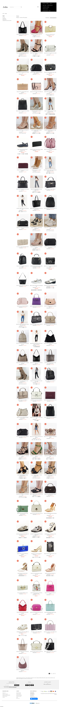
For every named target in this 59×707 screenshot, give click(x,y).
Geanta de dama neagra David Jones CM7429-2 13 (50, 247)
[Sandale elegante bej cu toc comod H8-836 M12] (36, 239)
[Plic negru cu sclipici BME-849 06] (36, 624)
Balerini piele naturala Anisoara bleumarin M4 (22, 150)
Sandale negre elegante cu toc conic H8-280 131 (36, 53)
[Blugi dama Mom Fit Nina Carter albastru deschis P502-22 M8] (50, 162)
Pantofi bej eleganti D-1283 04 (36, 169)
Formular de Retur (18, 696)
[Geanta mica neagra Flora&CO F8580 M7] (36, 317)
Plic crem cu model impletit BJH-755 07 (23, 246)
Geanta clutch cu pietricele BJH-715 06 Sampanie (22, 92)
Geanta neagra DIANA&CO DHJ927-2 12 (23, 34)
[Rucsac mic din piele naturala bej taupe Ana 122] (22, 336)
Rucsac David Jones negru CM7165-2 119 (50, 208)
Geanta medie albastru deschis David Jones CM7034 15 (50, 613)
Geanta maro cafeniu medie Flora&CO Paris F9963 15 (50, 494)
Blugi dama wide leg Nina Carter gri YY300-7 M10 (36, 189)
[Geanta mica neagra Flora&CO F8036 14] (22, 429)
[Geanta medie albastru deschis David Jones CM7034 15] (50, 605)
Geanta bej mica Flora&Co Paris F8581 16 (50, 324)
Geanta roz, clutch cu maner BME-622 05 (50, 631)
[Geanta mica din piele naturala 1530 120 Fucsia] (36, 605)
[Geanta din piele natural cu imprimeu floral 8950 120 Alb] (36, 585)
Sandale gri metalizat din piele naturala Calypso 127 (36, 534)
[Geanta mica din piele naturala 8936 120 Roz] (36, 84)
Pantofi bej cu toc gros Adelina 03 (36, 553)
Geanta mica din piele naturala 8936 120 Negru (50, 266)
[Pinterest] (28, 685)
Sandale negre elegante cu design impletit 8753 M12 (22, 475)
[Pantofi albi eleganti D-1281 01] (36, 103)
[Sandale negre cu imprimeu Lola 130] (50, 526)
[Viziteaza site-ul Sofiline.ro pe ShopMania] (32, 703)
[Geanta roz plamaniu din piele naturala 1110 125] (50, 142)
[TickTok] (31, 685)
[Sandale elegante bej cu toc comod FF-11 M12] (22, 122)
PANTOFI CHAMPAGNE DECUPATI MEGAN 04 (50, 514)
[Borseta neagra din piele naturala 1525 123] (50, 546)
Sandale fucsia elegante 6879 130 (36, 34)
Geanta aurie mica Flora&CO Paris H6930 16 (22, 73)
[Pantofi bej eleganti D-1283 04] (36, 162)
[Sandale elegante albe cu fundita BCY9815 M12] (36, 122)
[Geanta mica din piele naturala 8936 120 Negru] (50, 258)
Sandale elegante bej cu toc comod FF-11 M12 (22, 130)
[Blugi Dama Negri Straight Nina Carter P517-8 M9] (36, 373)
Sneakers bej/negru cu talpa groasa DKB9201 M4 (36, 228)
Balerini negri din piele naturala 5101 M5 (36, 494)
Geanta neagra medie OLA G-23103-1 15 (22, 285)
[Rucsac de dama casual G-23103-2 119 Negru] (22, 258)
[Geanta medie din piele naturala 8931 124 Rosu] (22, 605)
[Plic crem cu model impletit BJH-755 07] (22, 239)
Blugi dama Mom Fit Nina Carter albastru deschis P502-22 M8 (50, 170)
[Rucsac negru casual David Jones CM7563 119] (22, 103)
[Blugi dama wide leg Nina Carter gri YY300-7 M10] (36, 181)
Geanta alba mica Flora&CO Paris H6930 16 (50, 53)
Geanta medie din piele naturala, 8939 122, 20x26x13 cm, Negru (36, 266)
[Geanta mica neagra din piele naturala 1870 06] (22, 220)
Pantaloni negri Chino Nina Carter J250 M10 (23, 209)
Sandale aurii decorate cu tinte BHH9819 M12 (22, 494)
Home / (4, 13)
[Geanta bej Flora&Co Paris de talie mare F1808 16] (22, 644)
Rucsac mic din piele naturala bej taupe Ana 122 (22, 344)
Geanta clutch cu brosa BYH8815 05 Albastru (22, 554)
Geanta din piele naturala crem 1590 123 (36, 651)
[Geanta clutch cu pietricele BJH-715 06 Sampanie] (22, 84)
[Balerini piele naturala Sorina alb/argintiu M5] (36, 278)
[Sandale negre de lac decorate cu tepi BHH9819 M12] (50, 467)
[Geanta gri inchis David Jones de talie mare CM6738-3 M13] (50, 355)
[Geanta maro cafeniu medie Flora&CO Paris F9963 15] (50, 487)
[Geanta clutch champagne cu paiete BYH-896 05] (50, 429)
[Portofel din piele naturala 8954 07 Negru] (36, 142)
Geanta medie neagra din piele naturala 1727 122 (22, 189)
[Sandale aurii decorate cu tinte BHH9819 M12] (22, 487)
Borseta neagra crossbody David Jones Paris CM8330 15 (36, 73)
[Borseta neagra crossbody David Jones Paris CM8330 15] (36, 65)
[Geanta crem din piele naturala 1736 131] (36, 506)
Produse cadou (45, 8)
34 (53, 673)
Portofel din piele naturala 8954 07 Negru (36, 149)
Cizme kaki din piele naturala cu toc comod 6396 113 (22, 381)
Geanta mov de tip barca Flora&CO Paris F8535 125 (22, 670)
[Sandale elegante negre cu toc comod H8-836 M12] (22, 448)
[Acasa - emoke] (5, 7)
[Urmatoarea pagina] (55, 673)
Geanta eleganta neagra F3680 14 (50, 189)
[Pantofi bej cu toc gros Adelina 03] (36, 546)
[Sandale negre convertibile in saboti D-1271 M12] (50, 84)
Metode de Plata (18, 692)
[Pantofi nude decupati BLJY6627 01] (50, 566)
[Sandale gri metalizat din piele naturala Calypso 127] (36, 526)
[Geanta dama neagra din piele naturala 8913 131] (36, 355)
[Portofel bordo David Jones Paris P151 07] (50, 392)
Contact (4, 697)
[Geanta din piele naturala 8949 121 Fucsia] (50, 585)
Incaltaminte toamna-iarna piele (7, 20)
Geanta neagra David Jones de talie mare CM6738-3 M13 (36, 209)
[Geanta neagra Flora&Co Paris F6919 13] (50, 644)
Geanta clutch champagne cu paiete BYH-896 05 (50, 437)
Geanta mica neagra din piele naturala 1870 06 (23, 228)
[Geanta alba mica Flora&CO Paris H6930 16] (50, 45)
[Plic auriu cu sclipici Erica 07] (50, 27)
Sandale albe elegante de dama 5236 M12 (50, 456)
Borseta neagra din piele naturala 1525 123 (50, 554)
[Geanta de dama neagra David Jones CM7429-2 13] (50, 239)
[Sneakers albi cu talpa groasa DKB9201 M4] (50, 220)
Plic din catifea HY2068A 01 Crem (22, 592)
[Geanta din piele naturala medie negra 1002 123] (50, 65)
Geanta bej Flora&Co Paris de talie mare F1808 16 (22, 652)
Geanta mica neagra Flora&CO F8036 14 (22, 436)
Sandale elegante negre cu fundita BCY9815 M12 (36, 475)
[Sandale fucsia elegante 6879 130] (36, 27)
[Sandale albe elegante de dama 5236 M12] (50, 448)
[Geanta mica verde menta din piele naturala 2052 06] (22, 506)
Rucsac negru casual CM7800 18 (50, 380)
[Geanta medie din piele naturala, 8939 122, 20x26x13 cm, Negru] (36, 258)
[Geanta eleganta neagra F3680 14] (50, 181)
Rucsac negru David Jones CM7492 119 (50, 417)
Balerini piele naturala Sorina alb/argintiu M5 (36, 286)
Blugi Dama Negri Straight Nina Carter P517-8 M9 (36, 381)
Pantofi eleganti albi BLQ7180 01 (23, 573)
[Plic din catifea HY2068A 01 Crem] (22, 585)
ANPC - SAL (17, 698)
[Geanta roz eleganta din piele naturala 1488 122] (50, 298)
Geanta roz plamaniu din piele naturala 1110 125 (50, 150)
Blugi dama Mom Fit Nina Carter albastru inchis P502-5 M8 (22, 325)
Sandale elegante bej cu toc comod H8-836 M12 (36, 247)
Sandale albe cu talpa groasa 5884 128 (23, 631)
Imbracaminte (4, 19)
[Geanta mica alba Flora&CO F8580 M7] (36, 392)
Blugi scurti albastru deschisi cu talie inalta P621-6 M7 (50, 111)
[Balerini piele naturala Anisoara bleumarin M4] (22, 142)
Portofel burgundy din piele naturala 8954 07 (22, 170)
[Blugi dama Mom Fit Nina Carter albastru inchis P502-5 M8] (22, 317)
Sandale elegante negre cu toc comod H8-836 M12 (22, 456)
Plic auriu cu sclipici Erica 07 (50, 34)
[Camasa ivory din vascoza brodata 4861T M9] (36, 410)
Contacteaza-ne (34, 698)
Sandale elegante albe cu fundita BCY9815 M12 (36, 130)
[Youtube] (29, 685)
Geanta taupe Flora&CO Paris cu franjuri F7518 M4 (22, 363)
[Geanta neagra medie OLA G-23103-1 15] (22, 278)
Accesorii (4, 17)
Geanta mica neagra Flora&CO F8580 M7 (36, 324)
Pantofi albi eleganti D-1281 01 (36, 110)
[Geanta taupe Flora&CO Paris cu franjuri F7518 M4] (22, 355)
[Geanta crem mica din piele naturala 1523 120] (36, 566)
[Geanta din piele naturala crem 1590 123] (36, 644)
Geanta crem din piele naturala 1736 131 (36, 513)
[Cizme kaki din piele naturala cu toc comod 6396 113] (22, 373)
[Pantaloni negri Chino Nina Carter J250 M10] (22, 201)
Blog (49, 10)
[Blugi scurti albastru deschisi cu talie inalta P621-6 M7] (50, 103)
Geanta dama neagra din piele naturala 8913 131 (36, 363)
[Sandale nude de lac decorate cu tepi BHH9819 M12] (50, 122)
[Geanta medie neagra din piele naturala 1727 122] (22, 181)
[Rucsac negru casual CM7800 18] (50, 373)
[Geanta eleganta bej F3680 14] (22, 392)
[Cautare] (21, 7)
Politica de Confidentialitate (12, 687)
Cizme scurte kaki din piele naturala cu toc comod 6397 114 (23, 53)
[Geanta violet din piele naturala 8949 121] (36, 298)
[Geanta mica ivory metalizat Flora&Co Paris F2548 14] (22, 410)
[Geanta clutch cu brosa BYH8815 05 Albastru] (22, 546)
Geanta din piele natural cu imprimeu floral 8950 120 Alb (36, 593)
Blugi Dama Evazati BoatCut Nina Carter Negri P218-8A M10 (36, 344)
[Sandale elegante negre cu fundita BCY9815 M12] (36, 467)
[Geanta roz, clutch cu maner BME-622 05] (50, 624)
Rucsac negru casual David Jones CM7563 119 (22, 111)
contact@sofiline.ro (48, 684)
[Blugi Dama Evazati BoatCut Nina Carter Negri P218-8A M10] (36, 336)
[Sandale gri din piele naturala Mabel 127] (22, 526)
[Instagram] (33, 685)
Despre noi (4, 692)
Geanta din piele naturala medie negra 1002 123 (50, 73)
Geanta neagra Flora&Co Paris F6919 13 (50, 651)
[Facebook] (26, 685)
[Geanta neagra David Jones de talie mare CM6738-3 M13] (36, 201)
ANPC (17, 697)
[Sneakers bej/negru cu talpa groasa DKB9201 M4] (36, 220)
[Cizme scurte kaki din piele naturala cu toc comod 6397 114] (22, 45)
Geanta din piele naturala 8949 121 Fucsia (50, 593)
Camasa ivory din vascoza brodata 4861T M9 (36, 418)
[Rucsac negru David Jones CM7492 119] (50, 410)
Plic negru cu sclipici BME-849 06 (36, 631)
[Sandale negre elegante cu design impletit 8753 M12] (22, 467)
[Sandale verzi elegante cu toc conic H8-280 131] (36, 448)
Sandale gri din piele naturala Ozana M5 (50, 285)
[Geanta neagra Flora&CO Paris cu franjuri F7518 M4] (50, 336)
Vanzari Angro (45, 10)
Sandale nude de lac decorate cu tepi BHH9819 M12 (50, 130)
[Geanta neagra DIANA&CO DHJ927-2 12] (22, 27)
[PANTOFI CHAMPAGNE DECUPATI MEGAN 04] (50, 506)
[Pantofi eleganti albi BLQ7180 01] (22, 566)
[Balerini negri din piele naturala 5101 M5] (36, 487)
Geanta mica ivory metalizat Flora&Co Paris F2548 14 (22, 418)
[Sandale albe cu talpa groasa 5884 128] (22, 624)
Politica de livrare (5, 696)
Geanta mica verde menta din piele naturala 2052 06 (22, 514)
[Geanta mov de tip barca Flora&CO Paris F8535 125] (22, 662)
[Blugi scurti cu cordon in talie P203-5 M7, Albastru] (36, 429)
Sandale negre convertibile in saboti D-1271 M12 (50, 92)
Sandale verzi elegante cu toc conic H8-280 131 (36, 456)
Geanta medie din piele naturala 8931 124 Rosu (22, 613)
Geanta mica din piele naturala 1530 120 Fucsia (36, 613)
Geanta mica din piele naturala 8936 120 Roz (36, 92)
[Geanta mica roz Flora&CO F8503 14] (22, 298)
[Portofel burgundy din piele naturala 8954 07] (22, 162)
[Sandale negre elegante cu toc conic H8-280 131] (36, 45)
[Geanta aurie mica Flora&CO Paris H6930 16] (22, 65)
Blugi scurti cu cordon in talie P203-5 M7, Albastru (36, 437)
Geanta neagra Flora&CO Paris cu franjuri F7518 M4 (50, 344)
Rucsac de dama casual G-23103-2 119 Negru (22, 266)
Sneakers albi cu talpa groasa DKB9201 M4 (50, 228)
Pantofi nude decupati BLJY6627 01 (50, 573)
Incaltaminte (4, 18)
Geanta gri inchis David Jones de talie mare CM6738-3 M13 (50, 363)
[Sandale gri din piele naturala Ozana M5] (50, 278)
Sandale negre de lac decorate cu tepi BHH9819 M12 (50, 475)
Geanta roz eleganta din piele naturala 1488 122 (50, 306)
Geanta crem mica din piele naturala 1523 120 (36, 574)
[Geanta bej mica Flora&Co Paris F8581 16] (50, 317)
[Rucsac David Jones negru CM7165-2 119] (50, 201)
